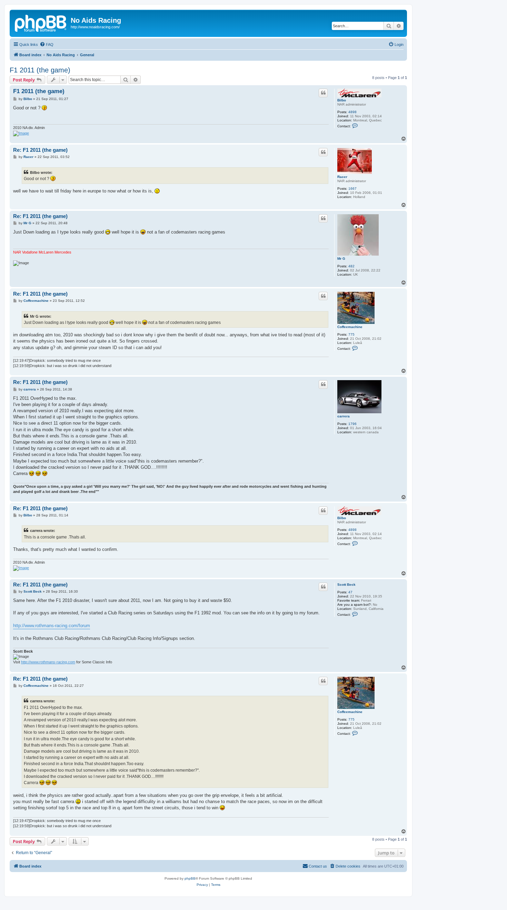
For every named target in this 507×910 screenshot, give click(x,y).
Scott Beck (346, 584)
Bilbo (341, 100)
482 (351, 266)
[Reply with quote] (323, 93)
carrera (343, 416)
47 (350, 592)
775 (351, 334)
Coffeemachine (349, 327)
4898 (352, 112)
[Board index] (41, 22)
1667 (352, 188)
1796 (352, 424)
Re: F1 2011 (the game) (40, 150)
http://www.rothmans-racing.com (48, 662)
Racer (342, 177)
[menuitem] (46, 44)
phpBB (190, 878)
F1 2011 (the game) (40, 70)
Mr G (341, 258)
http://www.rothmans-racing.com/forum (51, 625)
